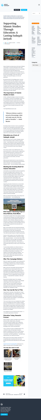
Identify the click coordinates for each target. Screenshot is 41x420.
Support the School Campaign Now (10, 343)
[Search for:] (36, 14)
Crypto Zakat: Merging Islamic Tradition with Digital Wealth (33, 30)
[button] (39, 5)
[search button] (39, 13)
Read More (33, 34)
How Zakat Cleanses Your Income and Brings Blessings (39, 30)
